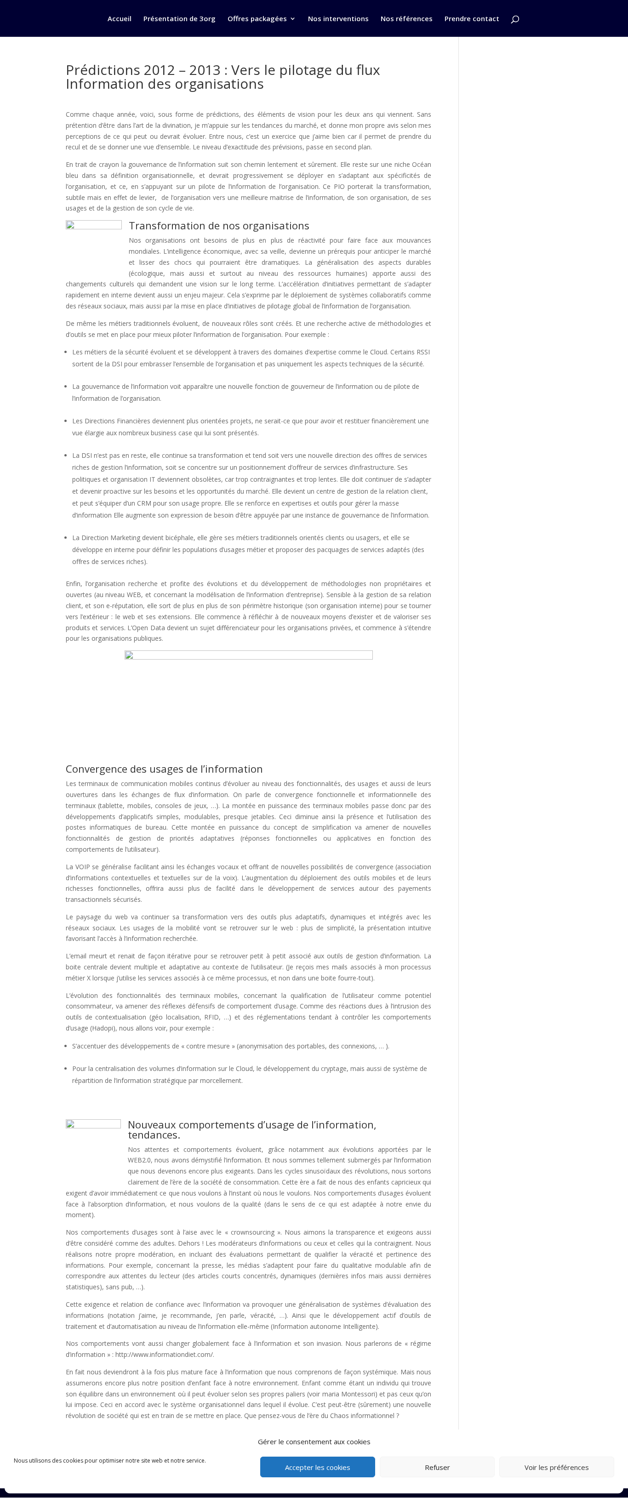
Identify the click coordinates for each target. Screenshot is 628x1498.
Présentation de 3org (179, 19)
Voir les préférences (557, 1467)
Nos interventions (338, 19)
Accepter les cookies (317, 1467)
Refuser (437, 1467)
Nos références (407, 19)
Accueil (119, 19)
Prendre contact (472, 19)
